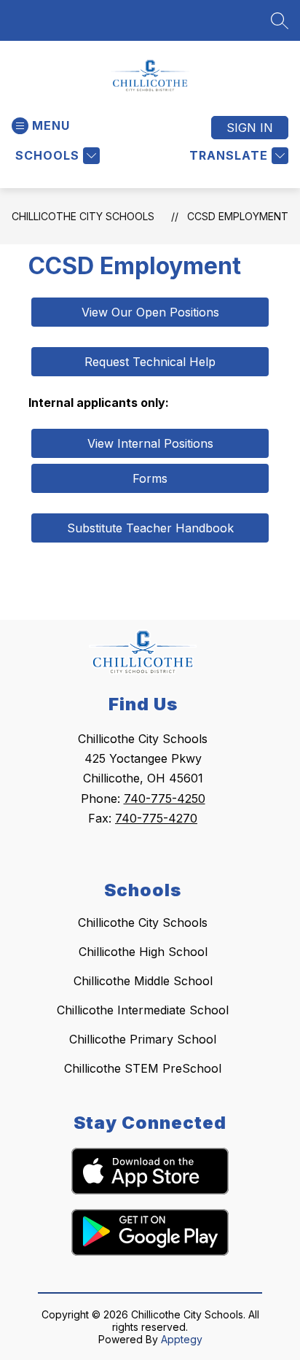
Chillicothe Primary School (142, 1039)
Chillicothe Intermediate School (143, 1010)
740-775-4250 (164, 798)
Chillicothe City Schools (83, 216)
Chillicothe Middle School (143, 981)
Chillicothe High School (143, 951)
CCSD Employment (237, 216)
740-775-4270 (156, 818)
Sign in (249, 127)
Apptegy (181, 1339)
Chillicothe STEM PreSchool (142, 1068)
